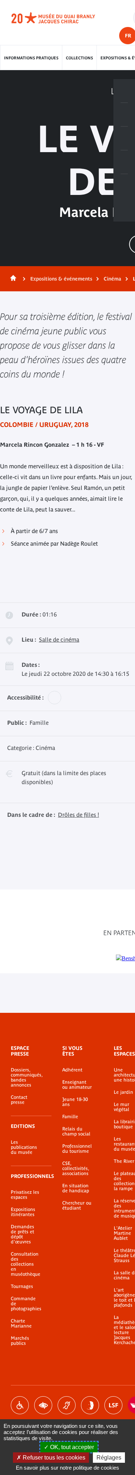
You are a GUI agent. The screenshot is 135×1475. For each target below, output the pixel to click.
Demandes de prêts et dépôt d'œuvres (22, 1234)
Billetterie (124, 91)
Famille (70, 1116)
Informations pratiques (31, 58)
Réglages (108, 1457)
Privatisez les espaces (25, 1195)
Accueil (12, 278)
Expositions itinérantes (23, 1212)
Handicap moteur (20, 1405)
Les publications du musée (24, 1147)
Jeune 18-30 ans (75, 1102)
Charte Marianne (21, 1324)
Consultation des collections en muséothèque (25, 1264)
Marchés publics (20, 1341)
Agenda (124, 138)
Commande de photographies (26, 1303)
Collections (79, 58)
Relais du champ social (76, 1131)
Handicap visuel (43, 1405)
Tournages (22, 1286)
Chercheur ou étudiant (76, 1206)
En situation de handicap (75, 1188)
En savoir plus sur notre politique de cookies (67, 1468)
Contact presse (19, 1100)
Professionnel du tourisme (77, 1149)
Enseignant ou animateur (77, 1085)
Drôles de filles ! (78, 814)
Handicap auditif (67, 1405)
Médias (124, 162)
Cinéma (112, 279)
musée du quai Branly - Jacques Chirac (61, 18)
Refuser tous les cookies (53, 1457)
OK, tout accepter (71, 1447)
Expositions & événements (61, 279)
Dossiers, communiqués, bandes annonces (26, 1077)
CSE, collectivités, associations (75, 1168)
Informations (124, 115)
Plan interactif (124, 186)
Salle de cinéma (59, 639)
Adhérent (72, 1070)
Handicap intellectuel (90, 1405)
